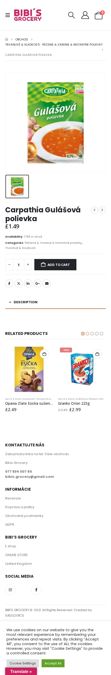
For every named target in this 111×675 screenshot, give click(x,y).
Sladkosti (29, 399)
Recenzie (13, 498)
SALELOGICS (14, 615)
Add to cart (58, 264)
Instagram (10, 590)
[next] (102, 210)
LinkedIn (28, 283)
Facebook (9, 283)
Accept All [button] (53, 663)
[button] (9, 15)
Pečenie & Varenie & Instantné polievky (53, 243)
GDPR (9, 524)
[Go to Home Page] (6, 39)
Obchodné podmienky (24, 515)
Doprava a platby (19, 507)
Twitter (18, 283)
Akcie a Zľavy (13, 399)
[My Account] (85, 15)
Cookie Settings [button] (23, 663)
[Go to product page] (29, 369)
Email (47, 283)
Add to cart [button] (44, 354)
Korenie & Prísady (87, 399)
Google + (37, 283)
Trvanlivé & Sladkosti (20, 248)
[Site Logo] (27, 15)
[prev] (94, 210)
